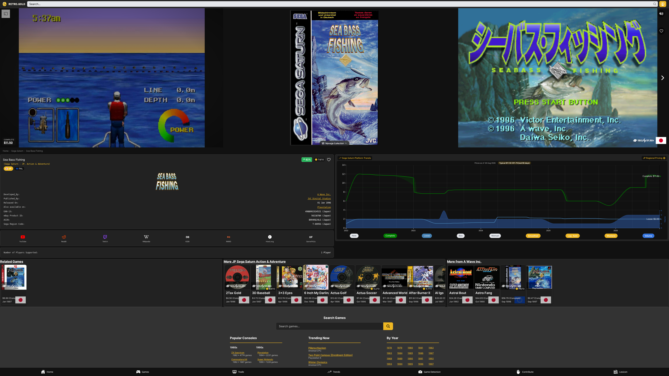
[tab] (48, 372)
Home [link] (6, 151)
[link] (19, 168)
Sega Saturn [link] (17, 151)
